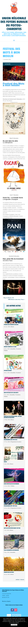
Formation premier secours (11, 324)
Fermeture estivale (9, 572)
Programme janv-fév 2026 (10, 439)
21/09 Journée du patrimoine (11, 550)
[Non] (26, 622)
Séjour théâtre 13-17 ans (10, 346)
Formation (18, 348)
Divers (12, 326)
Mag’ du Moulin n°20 (9, 297)
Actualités (7, 64)
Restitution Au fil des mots (11, 392)
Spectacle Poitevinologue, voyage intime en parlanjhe (13, 417)
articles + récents (20, 579)
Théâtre (6, 350)
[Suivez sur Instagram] (15, 610)
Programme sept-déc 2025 (10, 506)
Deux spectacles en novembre (11, 483)
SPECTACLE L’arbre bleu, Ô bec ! (16, 299)
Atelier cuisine (8, 370)
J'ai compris (14, 624)
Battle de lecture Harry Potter (12, 528)
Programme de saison (16, 441)
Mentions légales (6, 601)
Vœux (5, 461)
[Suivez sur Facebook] (12, 610)
